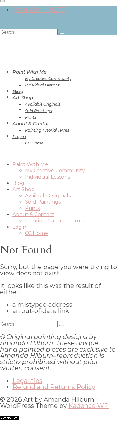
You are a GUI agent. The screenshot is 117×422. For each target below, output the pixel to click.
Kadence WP (88, 405)
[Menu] (2, 1)
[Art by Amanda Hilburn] (58, 44)
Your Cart (40, 9)
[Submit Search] (61, 33)
